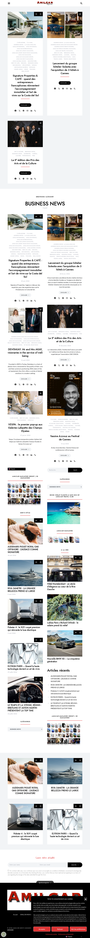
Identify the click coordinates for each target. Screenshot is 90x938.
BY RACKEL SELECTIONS (31, 345)
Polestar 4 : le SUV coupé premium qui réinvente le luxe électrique (24, 629)
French (12, 469)
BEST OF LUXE (15, 63)
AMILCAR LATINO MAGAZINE (24, 51)
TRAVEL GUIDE (58, 59)
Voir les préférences (78, 929)
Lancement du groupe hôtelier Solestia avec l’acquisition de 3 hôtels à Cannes (65, 68)
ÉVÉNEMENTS (26, 155)
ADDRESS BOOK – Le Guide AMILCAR (25, 44)
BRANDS (23, 63)
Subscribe (73, 865)
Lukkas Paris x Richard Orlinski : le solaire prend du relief (62, 624)
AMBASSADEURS (63, 419)
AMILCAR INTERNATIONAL (24, 49)
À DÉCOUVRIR (21, 42)
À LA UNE (29, 42)
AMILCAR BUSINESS (18, 46)
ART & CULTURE (18, 151)
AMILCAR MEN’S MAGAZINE (29, 914)
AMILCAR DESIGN (31, 46)
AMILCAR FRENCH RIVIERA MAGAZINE (64, 49)
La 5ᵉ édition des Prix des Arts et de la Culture (25, 161)
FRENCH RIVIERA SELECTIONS (62, 57)
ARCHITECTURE (32, 61)
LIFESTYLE (30, 420)
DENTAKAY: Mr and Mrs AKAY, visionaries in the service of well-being (25, 352)
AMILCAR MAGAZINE (24, 55)
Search (75, 470)
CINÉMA (34, 153)
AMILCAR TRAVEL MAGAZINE (64, 51)
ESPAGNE (32, 67)
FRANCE (73, 55)
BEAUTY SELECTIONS (14, 343)
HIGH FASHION (21, 420)
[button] (86, 899)
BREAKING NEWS (69, 53)
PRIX (33, 155)
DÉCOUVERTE (26, 65)
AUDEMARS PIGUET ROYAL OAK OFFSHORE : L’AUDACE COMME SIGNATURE (23, 549)
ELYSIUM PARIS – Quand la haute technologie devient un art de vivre (24, 667)
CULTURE (18, 155)
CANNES (66, 55)
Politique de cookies (51, 934)
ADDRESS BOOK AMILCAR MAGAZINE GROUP (64, 44)
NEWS (26, 69)
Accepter (42, 929)
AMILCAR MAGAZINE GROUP (24, 57)
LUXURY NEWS (18, 69)
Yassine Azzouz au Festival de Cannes (64, 437)
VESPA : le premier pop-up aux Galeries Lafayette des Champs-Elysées (25, 428)
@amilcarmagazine (44, 882)
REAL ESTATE (25, 71)
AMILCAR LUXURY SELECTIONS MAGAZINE (24, 53)
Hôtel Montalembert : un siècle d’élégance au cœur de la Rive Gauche (61, 586)
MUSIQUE (77, 429)
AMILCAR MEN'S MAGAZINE (24, 59)
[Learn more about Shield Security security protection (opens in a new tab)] (3, 934)
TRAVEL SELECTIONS (70, 59)
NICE (73, 57)
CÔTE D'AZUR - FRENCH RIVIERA (64, 425)
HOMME (70, 429)
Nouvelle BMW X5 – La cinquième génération (63, 660)
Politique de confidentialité (65, 934)
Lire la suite (24, 105)
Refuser (60, 929)
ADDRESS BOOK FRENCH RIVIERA (64, 46)
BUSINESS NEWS (33, 63)
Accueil (15, 914)
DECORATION (17, 65)
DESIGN (34, 65)
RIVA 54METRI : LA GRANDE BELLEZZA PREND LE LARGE (21, 590)
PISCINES (32, 69)
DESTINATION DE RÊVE (21, 67)
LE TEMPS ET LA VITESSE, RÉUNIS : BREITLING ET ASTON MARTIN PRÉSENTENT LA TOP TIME (24, 708)
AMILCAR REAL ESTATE (19, 61)
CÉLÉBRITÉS (27, 153)
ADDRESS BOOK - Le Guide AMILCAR (64, 42)
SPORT (67, 432)
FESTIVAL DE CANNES (69, 427)
